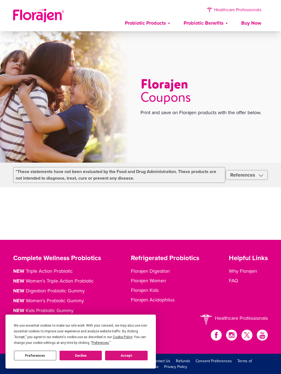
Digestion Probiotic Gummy (49, 290)
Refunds (183, 361)
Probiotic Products (145, 23)
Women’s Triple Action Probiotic (53, 280)
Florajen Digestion (150, 270)
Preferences (35, 356)
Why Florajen (243, 270)
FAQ (233, 280)
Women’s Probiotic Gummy (48, 300)
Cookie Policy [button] (122, 337)
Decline (80, 356)
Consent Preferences (214, 361)
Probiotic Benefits (204, 23)
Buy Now (251, 23)
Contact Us (161, 361)
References (243, 175)
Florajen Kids (145, 290)
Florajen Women (148, 280)
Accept (126, 356)
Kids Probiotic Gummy (43, 310)
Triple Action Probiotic (43, 271)
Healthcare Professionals (237, 10)
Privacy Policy (175, 366)
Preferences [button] (100, 343)
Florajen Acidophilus (153, 299)
